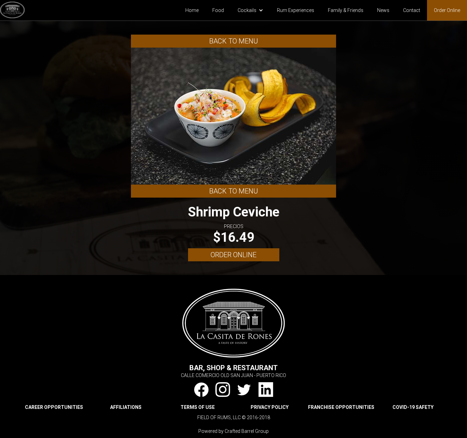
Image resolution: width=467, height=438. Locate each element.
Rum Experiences (295, 10)
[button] (250, 10)
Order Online (447, 10)
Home (192, 10)
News (383, 10)
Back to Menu (233, 41)
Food (218, 10)
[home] (12, 9)
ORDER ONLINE (233, 255)
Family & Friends (345, 10)
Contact (411, 10)
